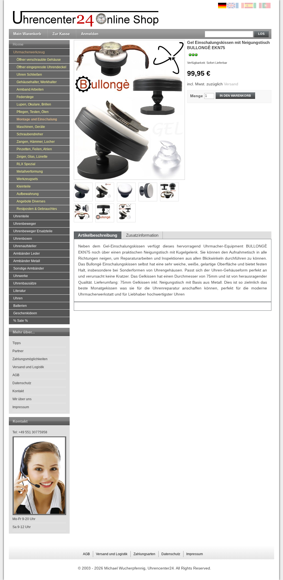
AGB (15, 375)
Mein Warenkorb (27, 34)
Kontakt (18, 391)
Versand (231, 84)
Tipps (16, 343)
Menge (196, 96)
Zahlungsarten (144, 554)
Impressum (20, 407)
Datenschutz (21, 383)
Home (18, 44)
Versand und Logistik (28, 367)
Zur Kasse (61, 34)
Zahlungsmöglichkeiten (30, 359)
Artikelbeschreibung (97, 235)
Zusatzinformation (142, 235)
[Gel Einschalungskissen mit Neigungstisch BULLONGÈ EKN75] (126, 213)
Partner (17, 351)
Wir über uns (22, 399)
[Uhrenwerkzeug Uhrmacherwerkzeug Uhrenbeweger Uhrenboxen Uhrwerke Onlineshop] (84, 15)
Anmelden (89, 34)
